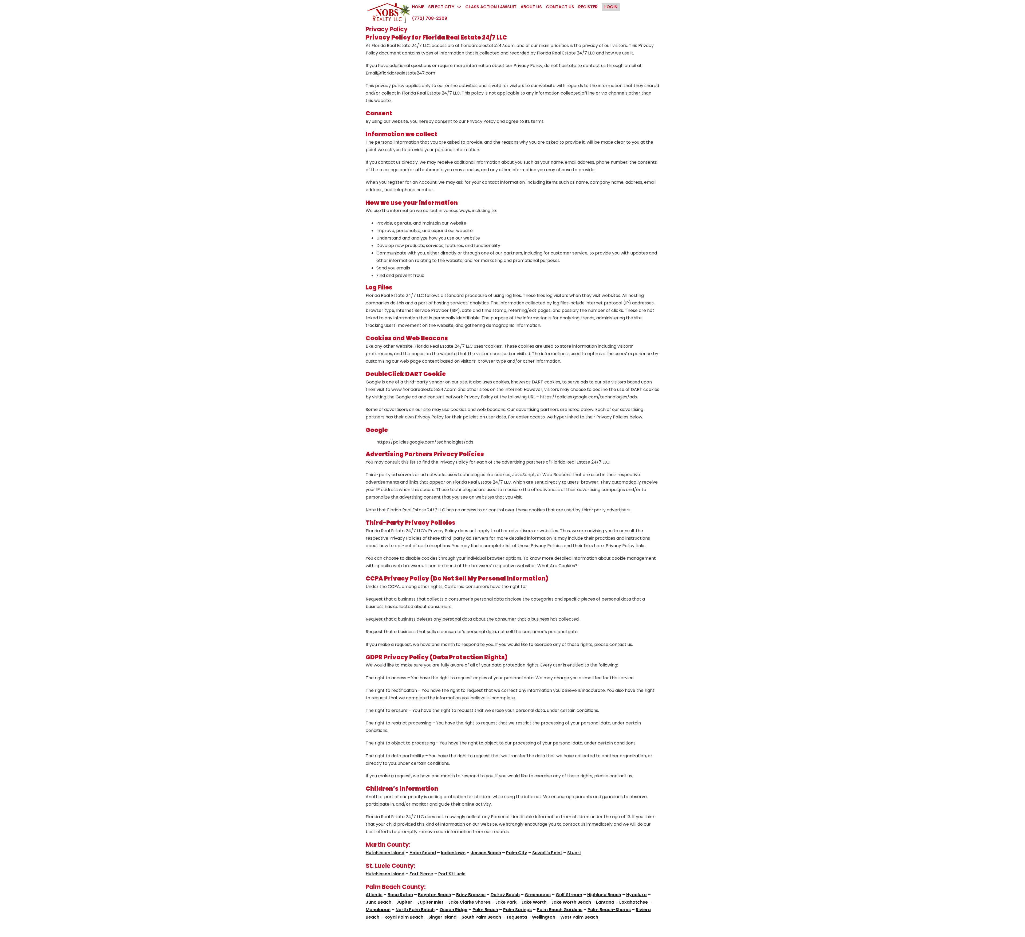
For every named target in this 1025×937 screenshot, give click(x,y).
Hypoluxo (636, 895)
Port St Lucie (452, 874)
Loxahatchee (633, 902)
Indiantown (453, 853)
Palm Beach (485, 910)
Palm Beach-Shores (609, 910)
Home (418, 7)
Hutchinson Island (385, 853)
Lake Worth (534, 902)
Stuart (574, 853)
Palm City (516, 853)
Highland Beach (604, 895)
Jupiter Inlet (430, 902)
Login (610, 7)
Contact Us (560, 7)
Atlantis (374, 895)
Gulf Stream (569, 895)
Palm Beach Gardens (559, 910)
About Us (531, 7)
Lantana (605, 902)
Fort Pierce (421, 874)
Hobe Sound (422, 853)
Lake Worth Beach (571, 902)
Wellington (543, 917)
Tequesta (516, 917)
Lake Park (506, 902)
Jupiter (404, 902)
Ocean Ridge (453, 910)
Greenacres (538, 895)
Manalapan (378, 910)
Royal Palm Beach (403, 917)
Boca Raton (400, 895)
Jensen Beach (486, 853)
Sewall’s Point (547, 853)
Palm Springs (517, 910)
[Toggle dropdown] (459, 7)
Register (588, 7)
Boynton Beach (434, 895)
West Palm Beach (579, 917)
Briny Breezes (471, 895)
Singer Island (442, 917)
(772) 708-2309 (429, 18)
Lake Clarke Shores (469, 902)
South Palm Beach (481, 917)
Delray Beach (505, 895)
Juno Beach (378, 902)
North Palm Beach (415, 910)
